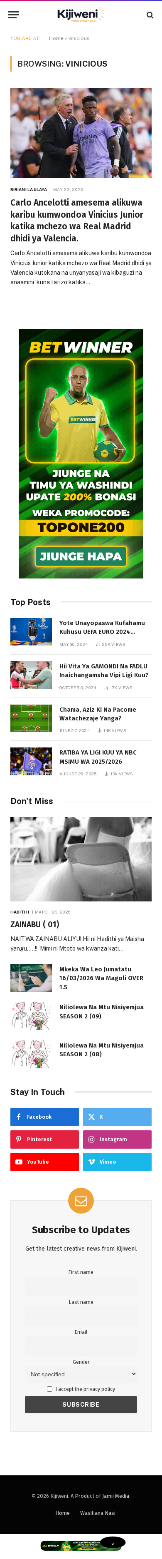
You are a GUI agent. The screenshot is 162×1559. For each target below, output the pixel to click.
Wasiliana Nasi (97, 1513)
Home (56, 38)
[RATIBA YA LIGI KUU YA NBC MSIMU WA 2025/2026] (31, 761)
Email (81, 1332)
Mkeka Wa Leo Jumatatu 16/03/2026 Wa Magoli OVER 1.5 (101, 978)
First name (81, 1272)
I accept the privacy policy (84, 1389)
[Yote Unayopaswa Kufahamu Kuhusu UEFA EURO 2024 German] (31, 632)
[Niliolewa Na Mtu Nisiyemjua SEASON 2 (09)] (31, 1016)
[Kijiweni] (81, 14)
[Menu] (13, 14)
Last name (81, 1302)
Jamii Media (115, 1496)
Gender (81, 1362)
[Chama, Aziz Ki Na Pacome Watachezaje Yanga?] (31, 718)
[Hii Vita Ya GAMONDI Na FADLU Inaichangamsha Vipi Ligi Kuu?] (31, 675)
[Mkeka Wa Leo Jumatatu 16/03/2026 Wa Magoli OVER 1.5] (31, 978)
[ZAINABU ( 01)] (81, 859)
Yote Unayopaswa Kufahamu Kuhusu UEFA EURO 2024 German (102, 632)
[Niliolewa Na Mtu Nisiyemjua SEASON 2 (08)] (31, 1054)
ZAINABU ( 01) (34, 924)
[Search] (149, 14)
